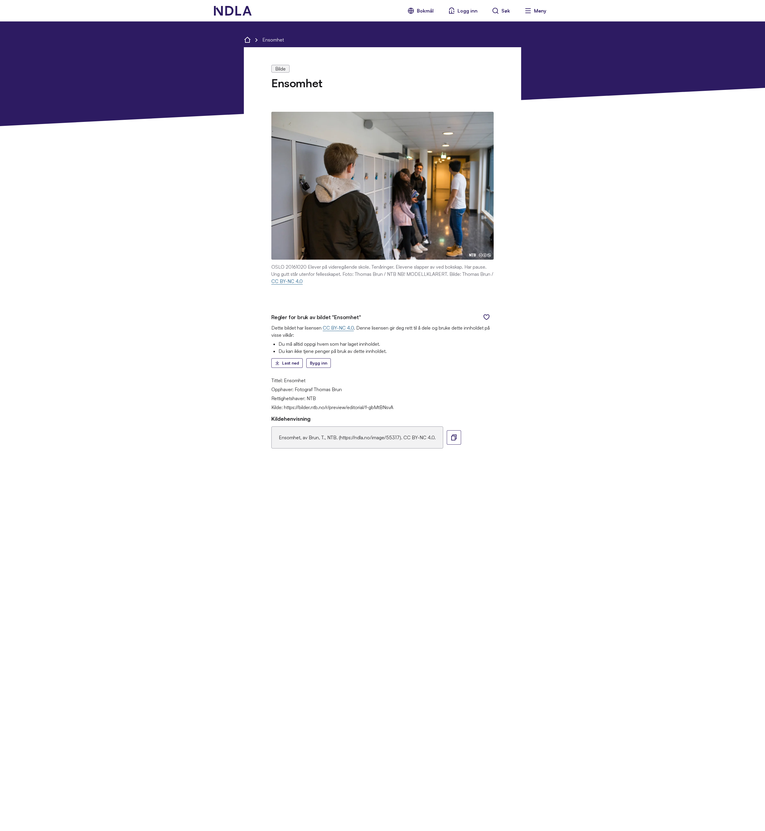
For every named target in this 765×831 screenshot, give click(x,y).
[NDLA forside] (247, 40)
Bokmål (425, 11)
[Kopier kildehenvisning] (454, 437)
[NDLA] (233, 11)
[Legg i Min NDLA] (486, 317)
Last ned (290, 362)
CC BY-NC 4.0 (287, 281)
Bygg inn (318, 362)
